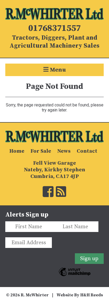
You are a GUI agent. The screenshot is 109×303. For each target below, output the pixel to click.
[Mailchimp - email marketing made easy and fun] (75, 278)
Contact (87, 151)
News (64, 151)
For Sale (40, 151)
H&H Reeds (91, 295)
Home (16, 151)
